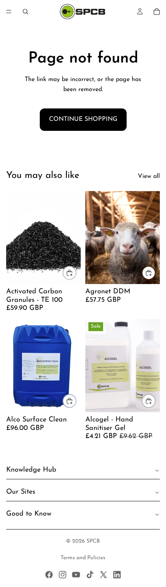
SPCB (93, 541)
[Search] (25, 11)
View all (149, 176)
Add (155, 272)
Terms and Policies (83, 558)
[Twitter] (103, 574)
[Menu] (9, 11)
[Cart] (156, 11)
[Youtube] (76, 574)
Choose (155, 401)
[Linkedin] (117, 574)
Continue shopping (83, 119)
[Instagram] (62, 574)
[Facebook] (49, 574)
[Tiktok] (90, 574)
